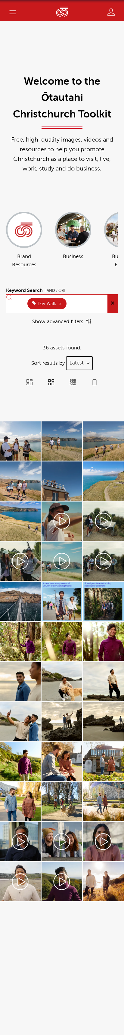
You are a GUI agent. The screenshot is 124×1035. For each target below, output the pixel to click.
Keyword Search (35, 289)
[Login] (111, 12)
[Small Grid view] (73, 383)
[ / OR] (55, 290)
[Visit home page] (61, 11)
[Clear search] (112, 304)
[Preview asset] (20, 441)
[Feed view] (94, 383)
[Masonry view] (29, 383)
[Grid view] (51, 383)
